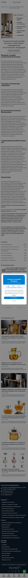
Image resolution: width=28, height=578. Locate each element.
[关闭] (25, 275)
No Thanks (14, 300)
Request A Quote (14, 297)
